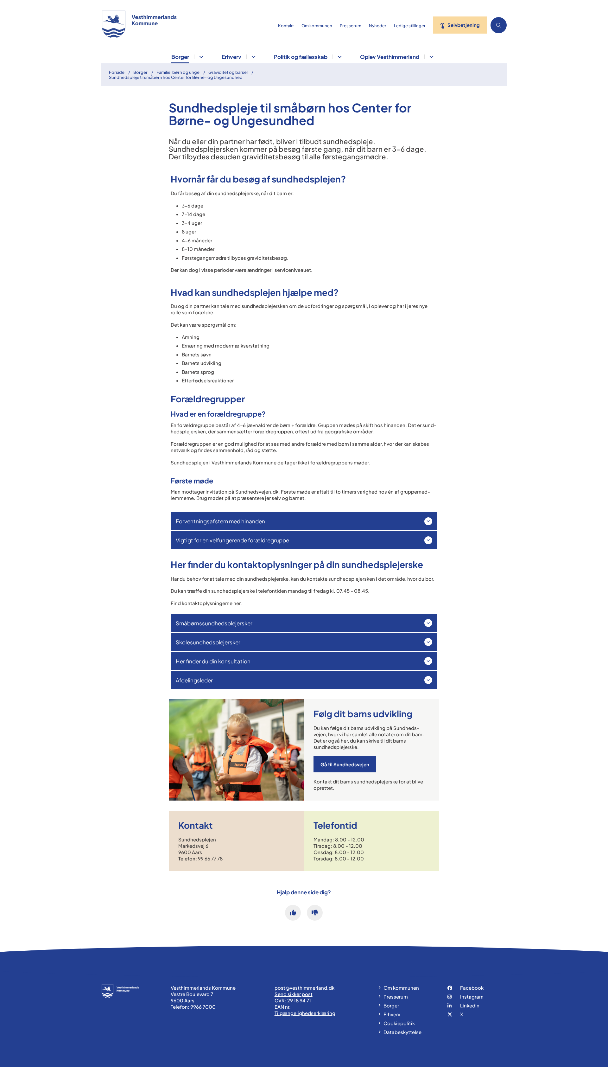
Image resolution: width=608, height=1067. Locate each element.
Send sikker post (294, 994)
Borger (180, 56)
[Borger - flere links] (200, 56)
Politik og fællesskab (300, 56)
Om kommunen (401, 988)
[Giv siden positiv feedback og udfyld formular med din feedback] (293, 913)
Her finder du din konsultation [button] (213, 661)
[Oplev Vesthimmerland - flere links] (430, 56)
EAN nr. (283, 1007)
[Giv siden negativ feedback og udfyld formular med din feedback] (315, 913)
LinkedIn (469, 1005)
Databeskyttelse (402, 1032)
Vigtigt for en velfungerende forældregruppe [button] (232, 540)
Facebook (472, 988)
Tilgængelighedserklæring (305, 1013)
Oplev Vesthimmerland (389, 56)
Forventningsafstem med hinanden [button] (220, 521)
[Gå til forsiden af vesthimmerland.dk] (187, 25)
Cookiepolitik (399, 1023)
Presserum (395, 997)
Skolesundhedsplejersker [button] (208, 642)
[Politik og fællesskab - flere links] (338, 56)
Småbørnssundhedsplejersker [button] (214, 623)
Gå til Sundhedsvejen (344, 764)
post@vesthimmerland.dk (304, 988)
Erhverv (231, 56)
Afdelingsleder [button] (194, 680)
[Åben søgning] (499, 25)
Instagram (472, 997)
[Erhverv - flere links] (252, 56)
